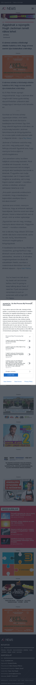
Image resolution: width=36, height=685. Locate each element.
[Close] (32, 303)
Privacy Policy (28, 381)
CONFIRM (10, 375)
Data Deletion (8, 381)
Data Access (18, 381)
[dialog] (18, 342)
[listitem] (18, 336)
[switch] (28, 341)
